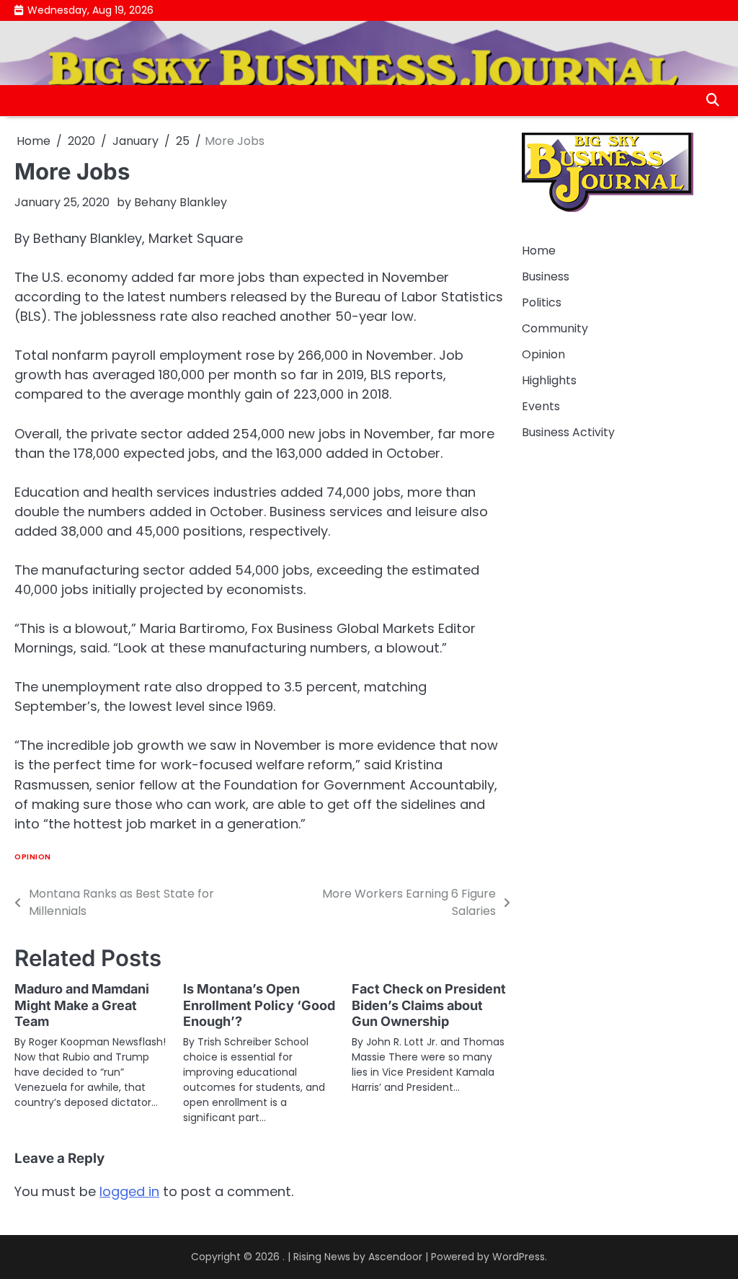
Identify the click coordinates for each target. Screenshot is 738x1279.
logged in (129, 1191)
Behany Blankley (180, 202)
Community (555, 328)
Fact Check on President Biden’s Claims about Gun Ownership (429, 1005)
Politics (541, 302)
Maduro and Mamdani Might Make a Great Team (81, 1005)
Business (545, 276)
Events (541, 406)
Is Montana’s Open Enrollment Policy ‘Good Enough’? (259, 1005)
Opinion (32, 857)
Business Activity (568, 432)
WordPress (518, 1256)
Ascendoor (395, 1256)
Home (539, 250)
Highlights (549, 380)
